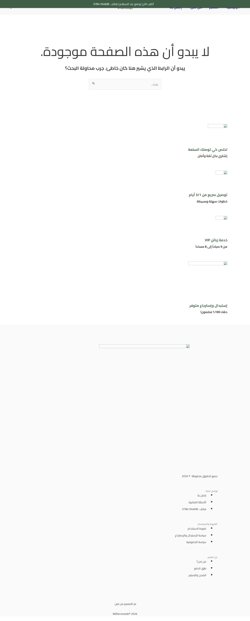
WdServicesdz (121, 613)
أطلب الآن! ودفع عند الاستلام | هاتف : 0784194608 (123, 4)
